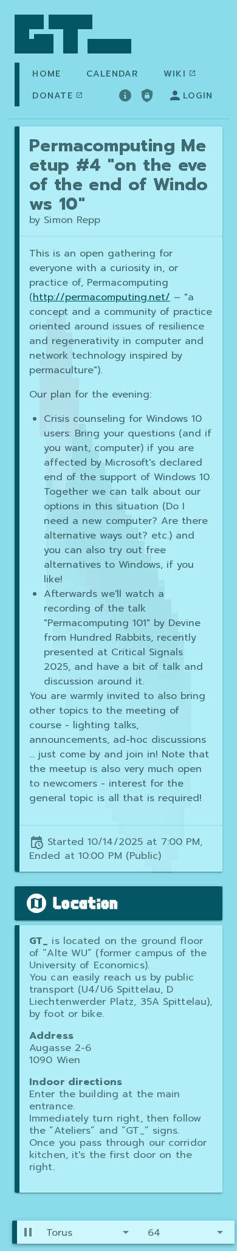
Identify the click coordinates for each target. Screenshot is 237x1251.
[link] (73, 34)
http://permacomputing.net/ (101, 297)
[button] (89, 1232)
